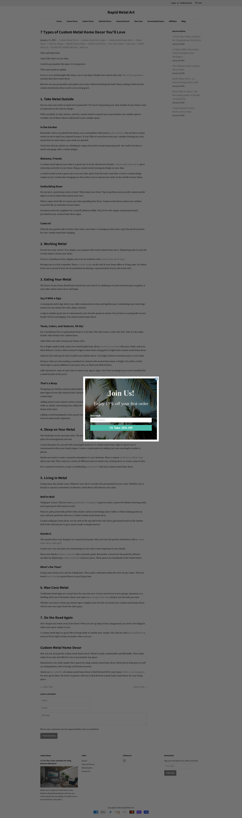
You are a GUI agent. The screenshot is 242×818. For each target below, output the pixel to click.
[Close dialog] (156, 379)
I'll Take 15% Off (121, 427)
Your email (95, 416)
